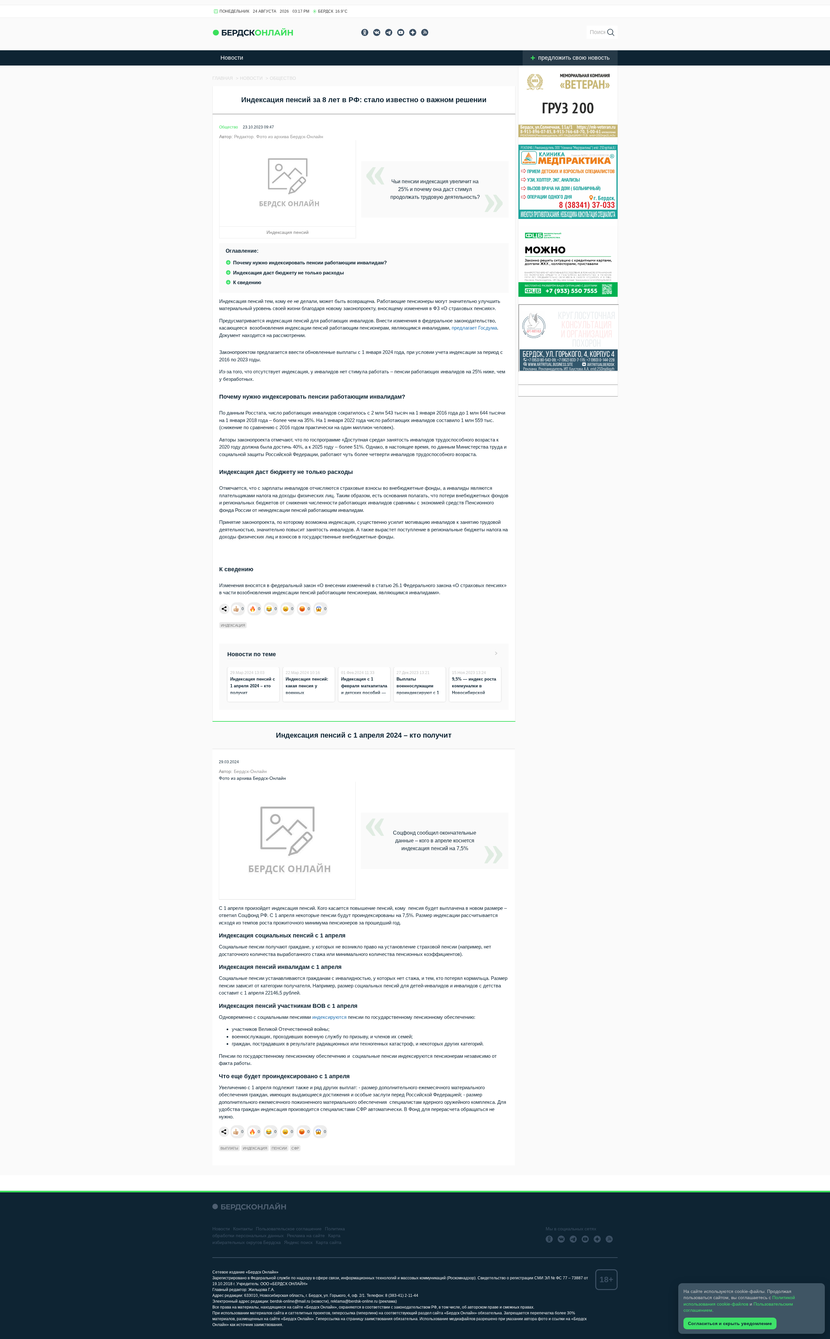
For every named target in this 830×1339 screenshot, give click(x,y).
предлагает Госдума (474, 328)
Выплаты (229, 1148)
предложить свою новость (574, 57)
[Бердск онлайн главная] (249, 1206)
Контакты (243, 1228)
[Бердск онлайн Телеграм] (388, 32)
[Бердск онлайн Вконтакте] (376, 32)
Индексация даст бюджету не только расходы (288, 272)
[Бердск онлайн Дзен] (412, 32)
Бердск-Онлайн (250, 771)
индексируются (329, 1017)
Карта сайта (328, 1242)
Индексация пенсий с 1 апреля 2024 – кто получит (252, 686)
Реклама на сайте (306, 1235)
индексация (233, 625)
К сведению (247, 282)
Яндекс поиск (298, 1242)
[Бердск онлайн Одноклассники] (364, 32)
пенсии (279, 1148)
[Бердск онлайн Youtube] (400, 32)
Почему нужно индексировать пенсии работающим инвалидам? (310, 262)
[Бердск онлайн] (252, 32)
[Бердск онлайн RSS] (424, 32)
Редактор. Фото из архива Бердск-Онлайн (278, 136)
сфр (295, 1148)
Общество (228, 127)
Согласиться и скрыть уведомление (730, 1323)
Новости (231, 57)
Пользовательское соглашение (289, 1228)
